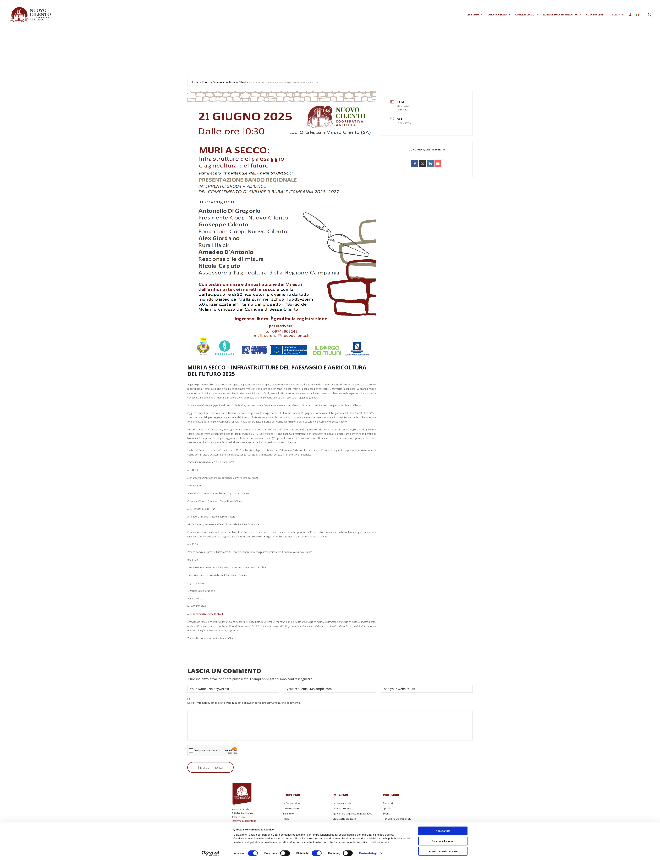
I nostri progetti (291, 808)
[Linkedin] (430, 163)
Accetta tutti (443, 830)
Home (195, 82)
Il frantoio (288, 813)
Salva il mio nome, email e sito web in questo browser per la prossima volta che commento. (244, 702)
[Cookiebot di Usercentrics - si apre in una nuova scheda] (211, 853)
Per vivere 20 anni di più (397, 818)
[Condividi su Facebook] (414, 163)
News (285, 818)
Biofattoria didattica (344, 818)
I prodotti (388, 808)
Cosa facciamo (525, 14)
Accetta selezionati (443, 841)
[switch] (285, 853)
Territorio (388, 803)
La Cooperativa (291, 803)
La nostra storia (342, 803)
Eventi (386, 813)
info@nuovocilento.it (244, 820)
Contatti (618, 14)
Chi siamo (472, 14)
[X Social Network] (422, 163)
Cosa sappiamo (497, 14)
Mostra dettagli (368, 853)
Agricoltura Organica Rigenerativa (352, 813)
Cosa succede (594, 14)
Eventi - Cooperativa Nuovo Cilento (225, 82)
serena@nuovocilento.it (208, 614)
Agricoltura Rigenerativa (560, 14)
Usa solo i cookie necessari (443, 851)
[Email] (437, 163)
